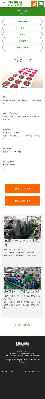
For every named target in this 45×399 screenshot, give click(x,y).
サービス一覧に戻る (22, 325)
